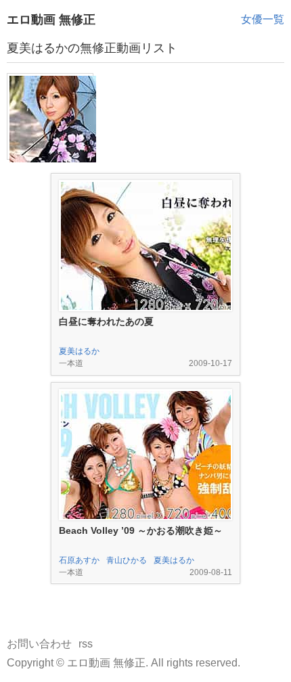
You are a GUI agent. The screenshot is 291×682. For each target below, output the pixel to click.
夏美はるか (79, 351)
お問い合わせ (39, 644)
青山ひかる (126, 560)
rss (86, 644)
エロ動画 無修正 (51, 19)
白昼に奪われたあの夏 (106, 321)
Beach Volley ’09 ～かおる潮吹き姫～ (141, 530)
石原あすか (79, 560)
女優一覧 (262, 19)
